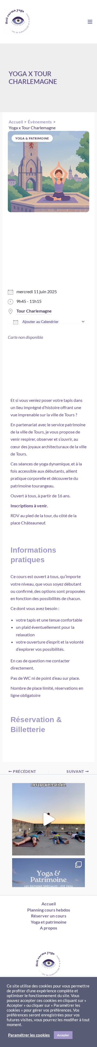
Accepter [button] (63, 1035)
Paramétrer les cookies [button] (29, 1035)
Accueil (48, 903)
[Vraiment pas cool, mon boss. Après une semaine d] (48, 819)
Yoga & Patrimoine (32, 138)
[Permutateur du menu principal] (90, 21)
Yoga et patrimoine (49, 921)
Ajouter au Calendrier (40, 322)
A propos (48, 927)
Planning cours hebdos (48, 909)
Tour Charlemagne (34, 310)
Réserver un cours (48, 915)
